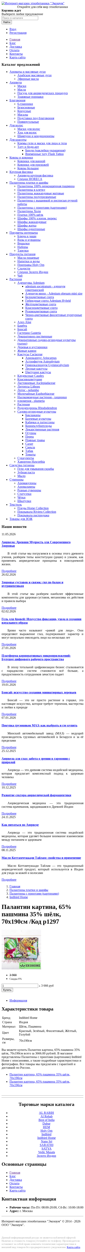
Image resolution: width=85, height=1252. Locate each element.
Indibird (46, 1134)
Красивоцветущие (29, 379)
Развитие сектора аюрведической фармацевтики (36, 795)
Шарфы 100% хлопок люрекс (37, 218)
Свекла (30, 447)
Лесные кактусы (36, 368)
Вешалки (23, 243)
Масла (21, 89)
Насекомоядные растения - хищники (42, 397)
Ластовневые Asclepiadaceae (36, 383)
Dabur (46, 1123)
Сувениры (16, 479)
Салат (29, 443)
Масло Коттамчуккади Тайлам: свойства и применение (41, 857)
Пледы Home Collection (33, 508)
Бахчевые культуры (38, 418)
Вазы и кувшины (29, 239)
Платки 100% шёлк (30, 214)
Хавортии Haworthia (31, 461)
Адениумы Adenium (30, 282)
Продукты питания (22, 254)
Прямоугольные (28, 121)
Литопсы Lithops (28, 386)
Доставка (15, 46)
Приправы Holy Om (30, 265)
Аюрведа (15, 82)
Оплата (14, 50)
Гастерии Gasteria (29, 333)
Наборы (22, 247)
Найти (6, 22)
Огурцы (30, 433)
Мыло (21, 476)
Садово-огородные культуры (36, 411)
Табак (29, 451)
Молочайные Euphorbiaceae (35, 393)
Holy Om (46, 1130)
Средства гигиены (21, 465)
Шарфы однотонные (31, 229)
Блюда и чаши (26, 236)
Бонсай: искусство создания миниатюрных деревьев (39, 692)
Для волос (16, 125)
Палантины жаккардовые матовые (40, 193)
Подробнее (9, 571)
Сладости (23, 268)
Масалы (22, 114)
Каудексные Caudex (30, 375)
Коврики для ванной (31, 161)
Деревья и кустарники (32, 347)
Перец (29, 436)
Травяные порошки (30, 96)
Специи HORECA (29, 179)
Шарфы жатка (26, 225)
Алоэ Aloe (24, 322)
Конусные (24, 111)
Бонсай (22, 329)
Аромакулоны (26, 483)
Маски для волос (28, 129)
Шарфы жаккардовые (31, 222)
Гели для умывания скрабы (35, 468)
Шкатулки (24, 501)
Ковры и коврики (21, 157)
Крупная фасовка (21, 172)
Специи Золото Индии (32, 272)
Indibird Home (18, 897)
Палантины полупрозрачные (36, 197)
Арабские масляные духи (34, 75)
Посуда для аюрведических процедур (42, 93)
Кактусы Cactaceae (29, 354)
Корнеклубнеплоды (38, 426)
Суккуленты (25, 458)
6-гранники (25, 104)
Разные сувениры (29, 490)
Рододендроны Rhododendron (37, 408)
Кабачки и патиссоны (40, 422)
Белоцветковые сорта (39, 297)
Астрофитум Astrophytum (42, 361)
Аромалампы (26, 486)
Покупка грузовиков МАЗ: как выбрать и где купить (39, 725)
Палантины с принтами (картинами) (42, 207)
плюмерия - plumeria (31, 400)
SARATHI (46, 1145)
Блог (12, 43)
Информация (18, 1000)
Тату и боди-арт (28, 146)
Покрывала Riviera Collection (36, 511)
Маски (21, 86)
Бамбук (22, 325)
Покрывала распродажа (33, 515)
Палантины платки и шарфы (28, 182)
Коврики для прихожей (33, 164)
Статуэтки (24, 494)
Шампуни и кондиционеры (35, 136)
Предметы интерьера (23, 232)
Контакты (16, 53)
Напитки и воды (28, 261)
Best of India (47, 1120)
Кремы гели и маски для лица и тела (42, 143)
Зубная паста (26, 472)
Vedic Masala (46, 1152)
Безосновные (26, 107)
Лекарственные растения (42, 429)
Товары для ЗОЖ (20, 519)
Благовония (17, 100)
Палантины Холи (29, 211)
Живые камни (26, 350)
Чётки (21, 497)
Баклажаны (33, 415)
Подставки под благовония (35, 118)
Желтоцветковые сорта (40, 304)
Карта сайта (17, 57)
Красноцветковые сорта (41, 307)
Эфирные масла (28, 78)
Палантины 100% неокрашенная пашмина (46, 186)
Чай (20, 275)
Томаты (30, 454)
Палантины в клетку (31, 189)
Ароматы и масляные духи (27, 71)
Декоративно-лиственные (34, 336)
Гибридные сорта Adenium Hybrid (48, 300)
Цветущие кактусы (38, 372)
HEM (46, 1127)
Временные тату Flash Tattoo (44, 154)
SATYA (47, 1148)
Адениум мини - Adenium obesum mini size (53, 293)
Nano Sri (46, 1141)
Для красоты (17, 139)
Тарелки (23, 250)
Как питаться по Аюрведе (20, 824)
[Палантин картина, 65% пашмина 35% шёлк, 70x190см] (21, 968)
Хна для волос (27, 132)
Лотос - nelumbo (28, 390)
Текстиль (15, 504)
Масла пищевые (28, 257)
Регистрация (17, 32)
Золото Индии (46, 1155)
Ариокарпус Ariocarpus (41, 358)
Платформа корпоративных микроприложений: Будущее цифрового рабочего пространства (36, 657)
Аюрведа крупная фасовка (35, 175)
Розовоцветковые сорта (41, 311)
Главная (14, 39)
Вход (12, 29)
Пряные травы (35, 440)
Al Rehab (47, 1116)
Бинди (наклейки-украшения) (45, 150)
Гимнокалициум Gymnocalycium (47, 365)
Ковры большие (28, 168)
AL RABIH (46, 1112)
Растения (15, 279)
